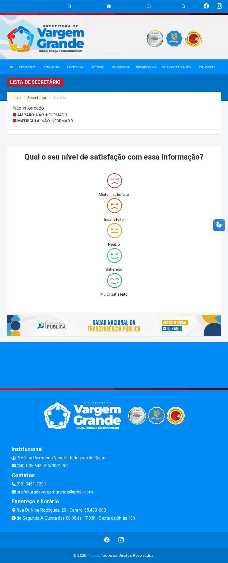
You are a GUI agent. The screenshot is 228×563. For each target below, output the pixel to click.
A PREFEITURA (27, 67)
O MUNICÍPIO (51, 67)
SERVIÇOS (97, 67)
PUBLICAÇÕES (207, 67)
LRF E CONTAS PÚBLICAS (177, 67)
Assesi (93, 555)
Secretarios (37, 97)
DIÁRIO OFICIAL (120, 67)
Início (16, 97)
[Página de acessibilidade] (149, 6)
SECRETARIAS (75, 67)
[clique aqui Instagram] (121, 540)
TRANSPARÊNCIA (146, 67)
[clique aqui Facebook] (107, 540)
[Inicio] (11, 67)
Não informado (51, 115)
